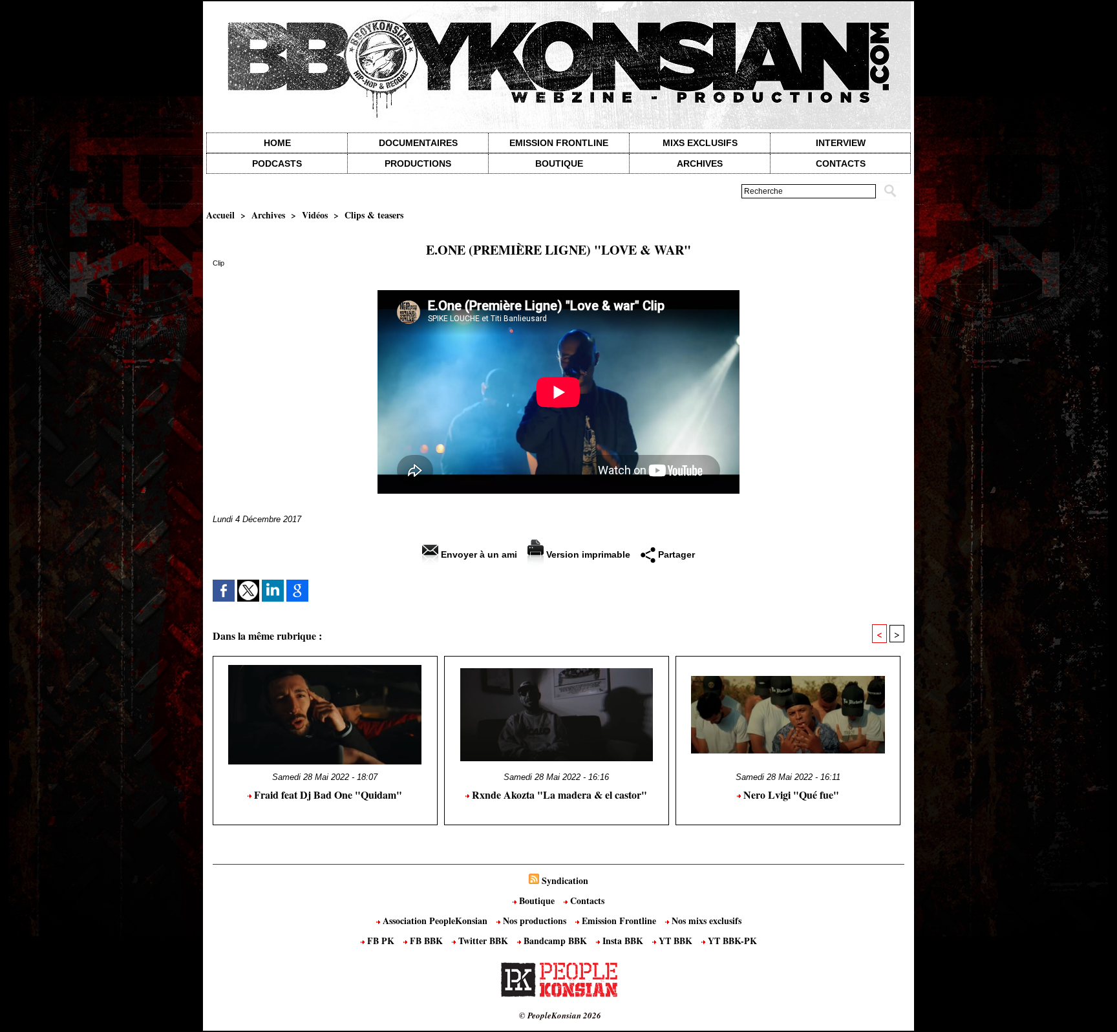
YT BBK (675, 940)
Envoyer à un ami (477, 554)
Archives (700, 163)
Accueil (220, 215)
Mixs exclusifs (700, 143)
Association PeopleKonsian (435, 920)
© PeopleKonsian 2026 (560, 1015)
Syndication (565, 880)
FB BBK (426, 940)
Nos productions (534, 920)
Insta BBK (623, 940)
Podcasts (277, 163)
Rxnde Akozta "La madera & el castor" (558, 794)
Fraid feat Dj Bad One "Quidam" (326, 794)
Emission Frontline (558, 143)
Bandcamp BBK (555, 940)
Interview (841, 143)
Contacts (586, 900)
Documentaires (418, 143)
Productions (418, 163)
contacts (841, 163)
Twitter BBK (483, 940)
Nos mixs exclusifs (705, 920)
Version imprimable (587, 554)
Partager (675, 554)
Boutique (559, 163)
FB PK (381, 940)
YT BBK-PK (731, 940)
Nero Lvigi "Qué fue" (790, 794)
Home (277, 143)
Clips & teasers (374, 215)
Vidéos (315, 215)
